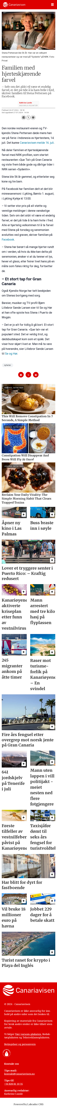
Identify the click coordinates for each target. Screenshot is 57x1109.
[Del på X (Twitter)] (28, 117)
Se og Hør (11, 353)
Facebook (8, 239)
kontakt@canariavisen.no (19, 1073)
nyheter (7, 365)
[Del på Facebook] (23, 117)
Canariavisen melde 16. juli (37, 142)
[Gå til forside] (14, 4)
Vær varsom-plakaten (28, 1034)
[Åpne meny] (52, 4)
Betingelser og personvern (20, 1044)
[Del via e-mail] (33, 117)
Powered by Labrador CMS (28, 1104)
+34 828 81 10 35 (13, 1083)
